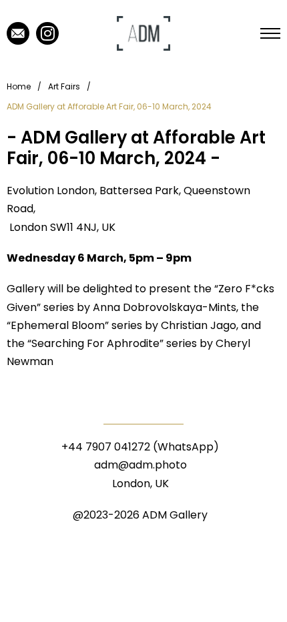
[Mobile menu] (270, 33)
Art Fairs (64, 86)
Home (19, 86)
